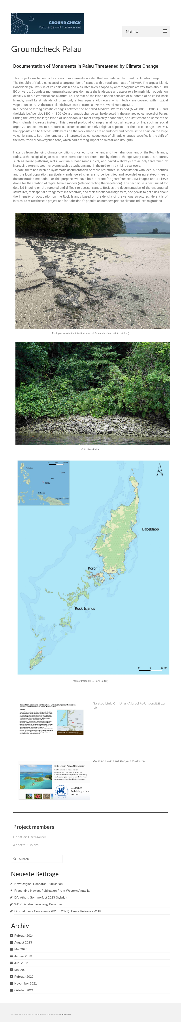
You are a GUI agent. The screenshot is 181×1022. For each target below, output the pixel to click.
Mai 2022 (20, 970)
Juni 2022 (21, 963)
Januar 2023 (23, 956)
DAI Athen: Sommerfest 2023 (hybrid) (40, 897)
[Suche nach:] (36, 859)
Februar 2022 (24, 976)
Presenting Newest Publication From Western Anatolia (52, 890)
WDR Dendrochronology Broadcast (38, 904)
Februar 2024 (24, 935)
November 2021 (25, 983)
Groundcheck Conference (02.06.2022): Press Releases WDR (57, 911)
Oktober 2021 (24, 990)
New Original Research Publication (38, 884)
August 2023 (23, 942)
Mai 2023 (20, 949)
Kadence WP (64, 1014)
